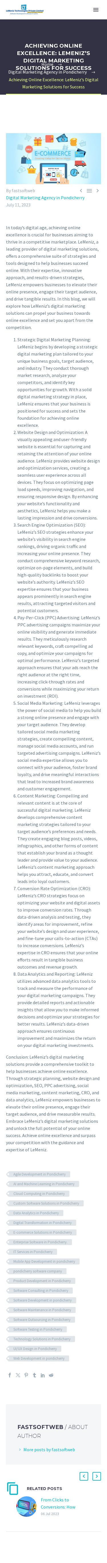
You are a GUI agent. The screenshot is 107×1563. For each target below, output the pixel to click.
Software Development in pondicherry (42, 1300)
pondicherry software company (37, 1271)
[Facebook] (9, 1375)
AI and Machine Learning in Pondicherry (43, 1184)
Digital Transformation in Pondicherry (42, 1222)
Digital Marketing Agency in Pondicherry (45, 197)
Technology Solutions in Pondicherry (41, 1339)
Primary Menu (96, 9)
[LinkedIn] (43, 1375)
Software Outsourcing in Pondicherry (41, 1319)
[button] (84, 1476)
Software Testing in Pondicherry (37, 1329)
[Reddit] (51, 1375)
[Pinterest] (26, 1375)
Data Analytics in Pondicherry (36, 1213)
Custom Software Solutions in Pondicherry (46, 1203)
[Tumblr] (34, 1375)
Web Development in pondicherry (38, 1358)
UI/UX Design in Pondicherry (35, 1348)
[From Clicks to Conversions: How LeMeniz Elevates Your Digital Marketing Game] (28, 1506)
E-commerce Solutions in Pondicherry (42, 1232)
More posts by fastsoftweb (49, 1449)
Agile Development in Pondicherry (39, 1174)
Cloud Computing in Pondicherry (39, 1193)
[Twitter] (18, 1375)
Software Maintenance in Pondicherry (42, 1310)
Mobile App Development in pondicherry (44, 1261)
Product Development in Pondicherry (42, 1280)
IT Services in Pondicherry (33, 1251)
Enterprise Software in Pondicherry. (40, 1242)
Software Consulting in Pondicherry (40, 1290)
